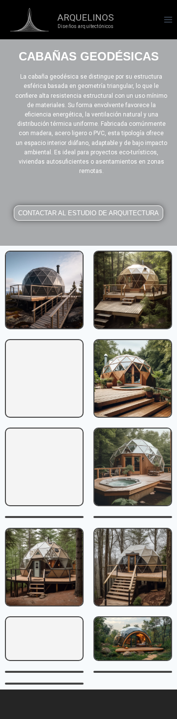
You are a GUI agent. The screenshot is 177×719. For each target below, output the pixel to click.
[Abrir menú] (168, 19)
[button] (88, 213)
